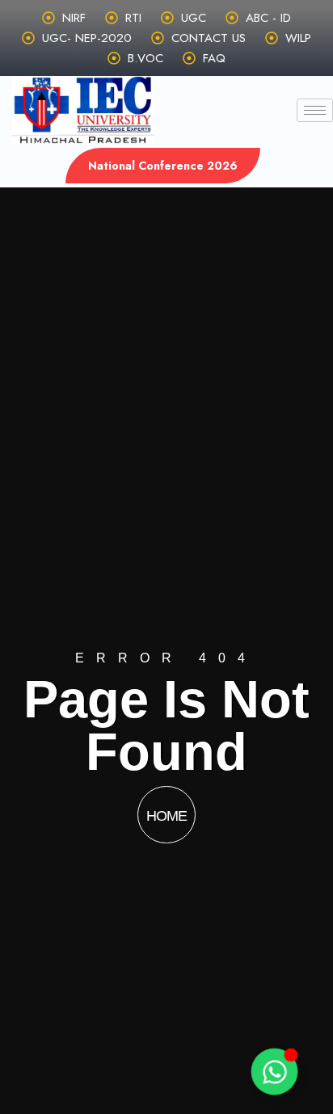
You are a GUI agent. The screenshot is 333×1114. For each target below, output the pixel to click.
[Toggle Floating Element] (274, 1072)
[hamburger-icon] (315, 110)
